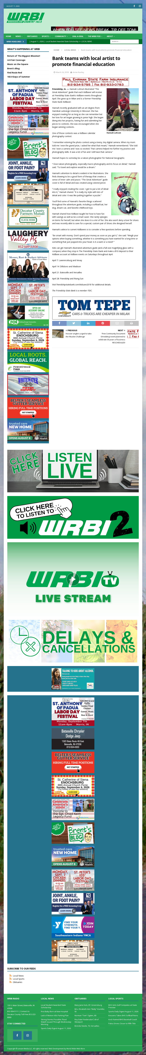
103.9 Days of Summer (18, 76)
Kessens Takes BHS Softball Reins (123, 1015)
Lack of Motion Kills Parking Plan (55, 1015)
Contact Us (25, 1011)
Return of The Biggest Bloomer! (23, 56)
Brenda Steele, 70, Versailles (87, 1026)
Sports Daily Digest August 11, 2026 (56, 1028)
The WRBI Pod (94, 36)
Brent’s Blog (13, 68)
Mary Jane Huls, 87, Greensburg (88, 1005)
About (110, 36)
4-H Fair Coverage (16, 60)
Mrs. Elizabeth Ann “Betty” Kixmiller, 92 (90, 1010)
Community (60, 36)
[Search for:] (124, 41)
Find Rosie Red (14, 72)
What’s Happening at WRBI (23, 49)
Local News (18, 975)
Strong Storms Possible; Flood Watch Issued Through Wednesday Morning (56, 1022)
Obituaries (32, 36)
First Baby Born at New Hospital (54, 1011)
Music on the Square (17, 64)
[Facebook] (134, 6)
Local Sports (18, 978)
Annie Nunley (78, 72)
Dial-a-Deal (77, 36)
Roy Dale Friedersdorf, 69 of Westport (87, 1020)
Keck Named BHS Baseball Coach (122, 1019)
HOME (8, 36)
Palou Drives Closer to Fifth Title (122, 1023)
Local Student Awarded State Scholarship (53, 1006)
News (18, 36)
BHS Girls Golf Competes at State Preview (122, 1006)
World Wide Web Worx (75, 1048)
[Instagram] (139, 6)
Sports (45, 36)
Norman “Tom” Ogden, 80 (85, 1015)
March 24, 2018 (62, 72)
